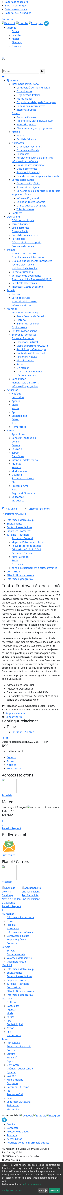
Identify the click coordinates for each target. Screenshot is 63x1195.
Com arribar (14, 571)
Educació (12, 1057)
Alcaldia (11, 924)
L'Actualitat (13, 1006)
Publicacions (14, 768)
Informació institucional (20, 917)
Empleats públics (16, 939)
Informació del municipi (20, 520)
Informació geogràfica (20, 579)
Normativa (13, 928)
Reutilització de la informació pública (28, 1142)
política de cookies (31, 1184)
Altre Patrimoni (20, 556)
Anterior (6, 828)
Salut (10, 1098)
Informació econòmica (20, 932)
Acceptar (54, 1190)
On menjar (18, 564)
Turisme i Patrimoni (39, 508)
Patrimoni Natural (22, 553)
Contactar (7, 19)
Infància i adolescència (20, 1068)
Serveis (6, 947)
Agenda (11, 757)
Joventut (11, 1076)
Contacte (12, 943)
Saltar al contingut (15, 5)
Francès (16, 46)
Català (15, 31)
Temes (5, 1039)
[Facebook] (9, 23)
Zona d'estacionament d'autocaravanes (34, 568)
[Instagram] (36, 23)
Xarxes (10, 1017)
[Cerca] (42, 71)
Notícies (11, 765)
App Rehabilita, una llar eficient (31, 897)
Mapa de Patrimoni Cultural (28, 542)
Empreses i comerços (19, 531)
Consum (11, 1050)
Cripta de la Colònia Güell (26, 549)
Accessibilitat (14, 1139)
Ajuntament (8, 913)
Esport (10, 1061)
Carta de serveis (16, 954)
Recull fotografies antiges (26, 545)
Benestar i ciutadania (19, 1046)
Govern (11, 921)
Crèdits (11, 1124)
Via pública (13, 1109)
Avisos (10, 761)
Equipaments (14, 523)
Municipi (13, 508)
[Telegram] (46, 23)
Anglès (15, 38)
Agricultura (13, 1042)
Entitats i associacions (19, 527)
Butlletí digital (15, 1024)
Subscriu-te (8, 855)
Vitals (10, 1013)
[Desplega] (21, 509)
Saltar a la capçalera (16, 2)
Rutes (15, 560)
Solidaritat (13, 1105)
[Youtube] (22, 23)
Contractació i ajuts (18, 936)
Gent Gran (13, 1065)
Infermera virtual (16, 961)
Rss (9, 1031)
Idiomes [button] (11, 27)
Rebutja (43, 1190)
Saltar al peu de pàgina (18, 13)
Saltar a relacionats (16, 9)
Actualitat (7, 998)
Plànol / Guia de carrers (20, 575)
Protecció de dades (18, 1131)
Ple (8, 1090)
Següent (16, 828)
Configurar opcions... (13, 1190)
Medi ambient (15, 1079)
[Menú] (3, 76)
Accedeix (7, 795)
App (9, 1020)
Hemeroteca (14, 1035)
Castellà (16, 35)
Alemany (17, 42)
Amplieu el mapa (15, 713)
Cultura (11, 1053)
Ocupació (12, 1083)
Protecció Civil (15, 1094)
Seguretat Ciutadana (19, 1101)
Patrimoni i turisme (18, 1087)
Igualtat (11, 1072)
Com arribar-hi (14, 717)
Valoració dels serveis (19, 958)
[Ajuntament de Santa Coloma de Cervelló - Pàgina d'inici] (21, 62)
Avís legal (12, 1135)
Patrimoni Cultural (15, 513)
